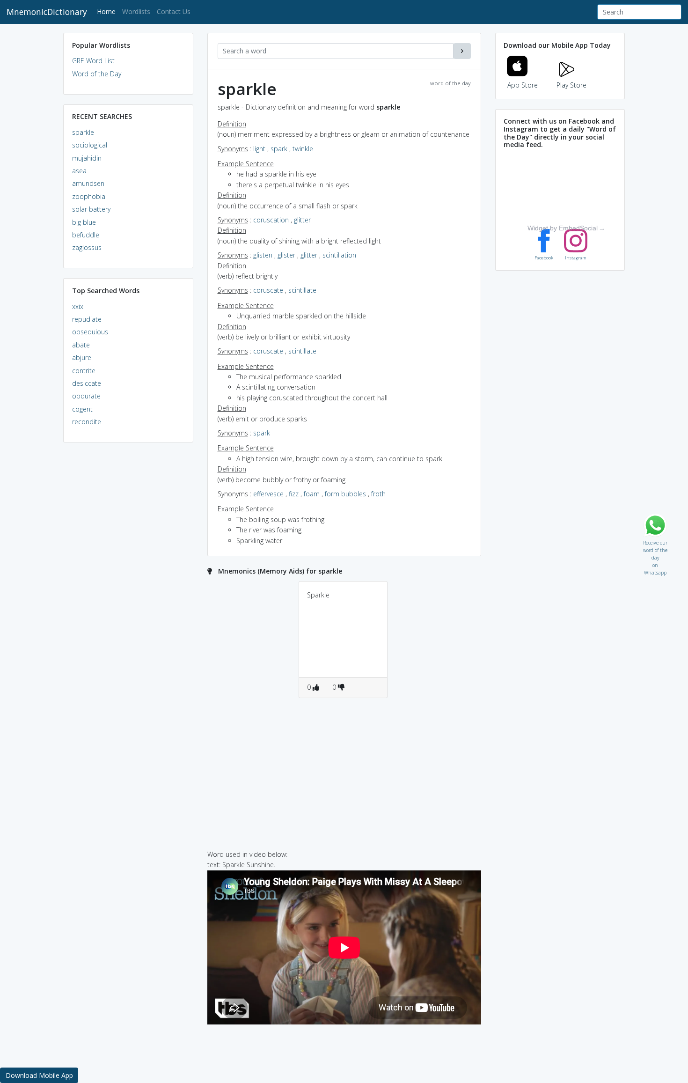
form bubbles (345, 493)
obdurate (86, 395)
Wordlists (136, 11)
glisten (262, 254)
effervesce (268, 493)
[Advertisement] (128, 592)
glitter (302, 219)
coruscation (271, 219)
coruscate (268, 290)
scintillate (302, 290)
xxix (77, 306)
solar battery (91, 209)
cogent (82, 409)
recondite (86, 421)
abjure (81, 357)
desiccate (86, 383)
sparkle (83, 132)
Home (108, 11)
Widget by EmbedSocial (562, 228)
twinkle (303, 148)
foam (312, 493)
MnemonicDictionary (47, 11)
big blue (84, 222)
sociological (89, 144)
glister (286, 254)
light (259, 148)
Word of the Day (96, 73)
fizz (294, 493)
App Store (522, 85)
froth (378, 493)
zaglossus (87, 247)
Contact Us (173, 11)
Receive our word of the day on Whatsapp (655, 540)
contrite (83, 370)
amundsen (88, 183)
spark (279, 148)
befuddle (85, 234)
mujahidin (87, 158)
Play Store (571, 85)
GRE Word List (93, 60)
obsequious (90, 331)
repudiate (87, 319)
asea (79, 170)
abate (81, 344)
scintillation (339, 254)
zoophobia (88, 196)
